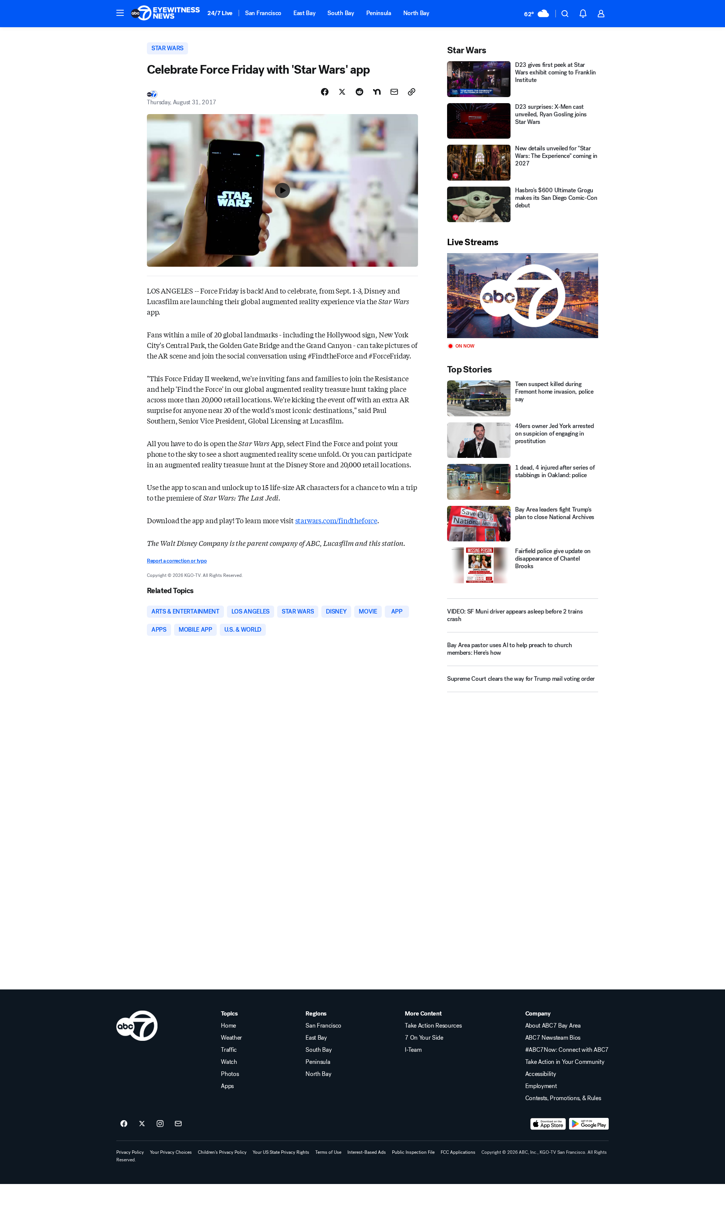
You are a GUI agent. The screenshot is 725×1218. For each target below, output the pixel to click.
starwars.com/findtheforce (336, 520)
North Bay (416, 13)
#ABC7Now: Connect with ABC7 (567, 1050)
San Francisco (263, 13)
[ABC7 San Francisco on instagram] (160, 1123)
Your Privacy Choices (171, 1152)
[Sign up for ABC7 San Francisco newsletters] (178, 1123)
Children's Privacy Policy (222, 1152)
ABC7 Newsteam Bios (552, 1038)
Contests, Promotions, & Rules (563, 1098)
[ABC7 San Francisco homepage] (165, 13)
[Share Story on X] (342, 91)
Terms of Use (328, 1152)
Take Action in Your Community (565, 1062)
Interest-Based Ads (366, 1152)
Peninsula (378, 13)
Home (228, 1026)
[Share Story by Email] (394, 91)
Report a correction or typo (177, 560)
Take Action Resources (433, 1026)
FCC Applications (458, 1152)
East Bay (304, 13)
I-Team (413, 1050)
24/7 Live (220, 13)
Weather (231, 1038)
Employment (541, 1086)
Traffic (229, 1050)
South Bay (340, 13)
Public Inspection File (413, 1152)
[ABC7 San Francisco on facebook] (123, 1123)
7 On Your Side (424, 1038)
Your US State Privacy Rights (281, 1152)
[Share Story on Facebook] (324, 91)
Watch (229, 1062)
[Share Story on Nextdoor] (376, 91)
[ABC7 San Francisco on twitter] (142, 1123)
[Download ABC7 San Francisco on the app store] (548, 1124)
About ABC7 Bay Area (553, 1026)
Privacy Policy (130, 1152)
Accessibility (540, 1074)
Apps (227, 1086)
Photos (230, 1074)
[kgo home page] (136, 1026)
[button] (120, 12)
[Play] (522, 295)
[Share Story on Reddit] (359, 91)
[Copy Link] (411, 91)
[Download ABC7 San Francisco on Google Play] (589, 1124)
